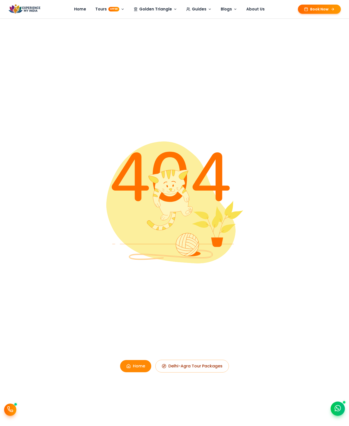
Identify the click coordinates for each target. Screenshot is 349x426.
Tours (106, 9)
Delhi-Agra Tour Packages (195, 366)
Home (80, 9)
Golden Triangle (155, 9)
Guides (199, 9)
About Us (255, 9)
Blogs (226, 9)
